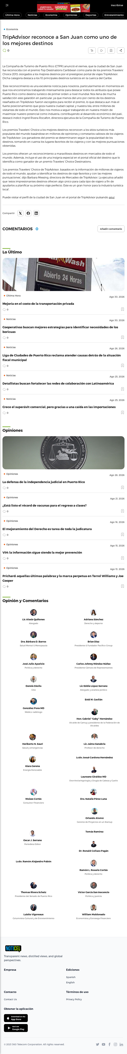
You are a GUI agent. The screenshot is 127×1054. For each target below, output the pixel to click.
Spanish (70, 977)
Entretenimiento (114, 15)
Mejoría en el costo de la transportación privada (38, 303)
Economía (51, 15)
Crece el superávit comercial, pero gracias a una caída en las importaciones (59, 407)
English (70, 982)
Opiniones (71, 15)
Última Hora (12, 15)
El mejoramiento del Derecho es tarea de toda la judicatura (47, 529)
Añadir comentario (111, 228)
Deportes (90, 15)
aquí (111, 197)
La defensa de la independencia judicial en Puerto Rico (43, 482)
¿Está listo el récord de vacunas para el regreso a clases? (44, 505)
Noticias (32, 15)
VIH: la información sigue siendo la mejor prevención (42, 552)
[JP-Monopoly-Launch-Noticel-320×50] (63, 8)
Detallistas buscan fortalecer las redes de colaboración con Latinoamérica (58, 383)
